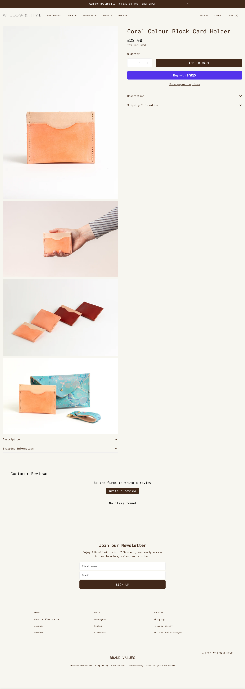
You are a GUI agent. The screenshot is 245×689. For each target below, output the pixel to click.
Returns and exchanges (168, 632)
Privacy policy (163, 625)
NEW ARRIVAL (54, 15)
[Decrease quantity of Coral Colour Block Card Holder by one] (131, 63)
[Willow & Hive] (22, 15)
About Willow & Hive (47, 619)
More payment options (184, 84)
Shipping (159, 619)
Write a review (122, 491)
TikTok (98, 625)
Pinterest (100, 632)
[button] (233, 15)
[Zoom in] (110, 34)
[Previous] (58, 4)
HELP (121, 15)
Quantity (133, 54)
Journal (38, 625)
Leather (38, 632)
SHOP (71, 15)
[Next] (187, 4)
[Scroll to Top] (237, 668)
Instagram (100, 619)
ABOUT (106, 15)
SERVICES (88, 15)
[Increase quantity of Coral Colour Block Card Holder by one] (148, 63)
